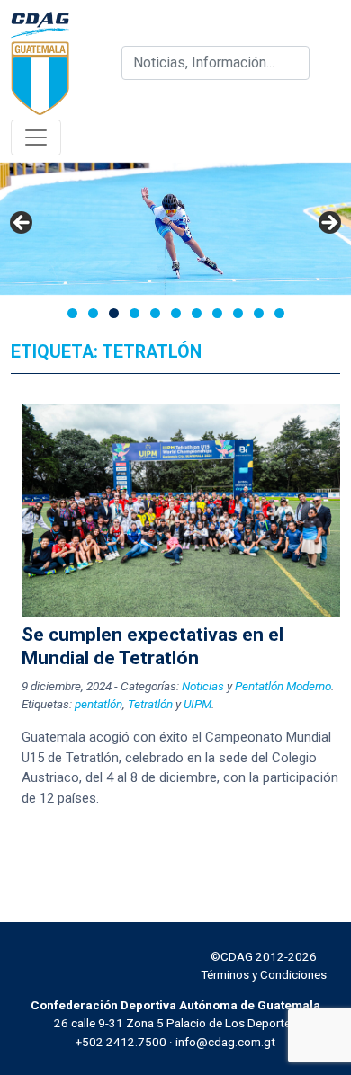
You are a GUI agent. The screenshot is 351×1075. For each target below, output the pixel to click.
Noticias (203, 686)
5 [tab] (155, 313)
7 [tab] (197, 313)
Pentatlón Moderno (283, 686)
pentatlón (98, 704)
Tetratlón (150, 704)
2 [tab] (93, 313)
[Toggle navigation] (36, 137)
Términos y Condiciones (264, 974)
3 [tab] (114, 313)
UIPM (198, 704)
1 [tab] (72, 313)
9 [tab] (238, 313)
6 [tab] (176, 313)
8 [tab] (217, 313)
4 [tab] (135, 313)
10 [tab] (259, 313)
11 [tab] (279, 313)
